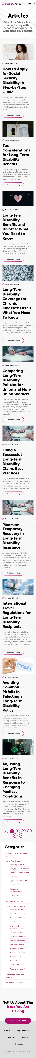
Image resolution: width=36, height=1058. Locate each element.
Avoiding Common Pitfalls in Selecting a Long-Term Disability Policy (12, 696)
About (25, 1037)
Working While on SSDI (18, 969)
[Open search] (34, 4)
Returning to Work (17, 957)
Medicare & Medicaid (18, 945)
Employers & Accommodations (16, 927)
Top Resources (23, 1031)
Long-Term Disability (14, 861)
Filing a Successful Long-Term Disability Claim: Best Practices (12, 461)
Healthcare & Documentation (16, 890)
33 (15, 835)
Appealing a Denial (17, 865)
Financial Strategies (17, 885)
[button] (30, 4)
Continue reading (13, 115)
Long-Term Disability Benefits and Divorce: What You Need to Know (15, 227)
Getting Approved (16, 933)
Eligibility (13, 922)
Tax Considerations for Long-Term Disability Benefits (16, 154)
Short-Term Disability (14, 901)
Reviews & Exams (16, 961)
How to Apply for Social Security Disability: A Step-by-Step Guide (15, 80)
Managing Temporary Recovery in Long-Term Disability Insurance (13, 536)
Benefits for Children (18, 918)
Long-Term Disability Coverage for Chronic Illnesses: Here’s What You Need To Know (16, 303)
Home (7, 1031)
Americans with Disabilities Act (16, 855)
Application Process (17, 914)
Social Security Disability (15, 906)
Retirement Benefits (17, 953)
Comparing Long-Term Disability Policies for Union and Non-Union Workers (16, 382)
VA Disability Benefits (14, 982)
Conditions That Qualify (19, 873)
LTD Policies (14, 896)
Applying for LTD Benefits (19, 869)
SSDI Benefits (15, 965)
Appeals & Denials (16, 910)
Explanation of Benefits (19, 881)
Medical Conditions (17, 941)
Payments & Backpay (17, 949)
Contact (19, 1044)
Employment (14, 877)
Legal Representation (18, 937)
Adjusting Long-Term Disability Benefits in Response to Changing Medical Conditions (13, 780)
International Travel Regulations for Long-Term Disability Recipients (16, 615)
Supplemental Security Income (15, 976)
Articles (11, 1037)
